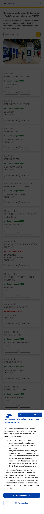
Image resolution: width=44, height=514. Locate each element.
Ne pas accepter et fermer (30, 415)
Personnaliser (23, 503)
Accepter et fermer (23, 495)
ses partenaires (12, 431)
